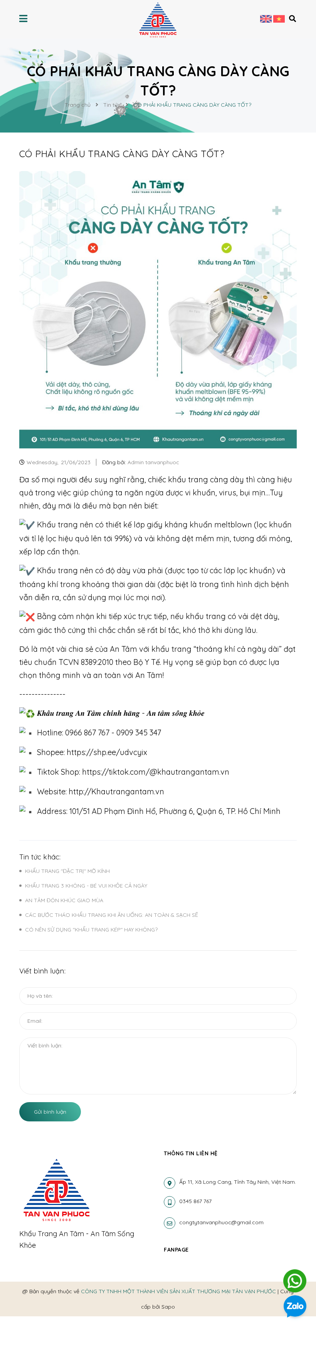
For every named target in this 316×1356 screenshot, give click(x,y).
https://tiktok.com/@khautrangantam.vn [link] (155, 772)
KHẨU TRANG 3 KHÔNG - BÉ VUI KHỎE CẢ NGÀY (86, 885)
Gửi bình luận (50, 1111)
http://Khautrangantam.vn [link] (116, 791)
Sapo (168, 1306)
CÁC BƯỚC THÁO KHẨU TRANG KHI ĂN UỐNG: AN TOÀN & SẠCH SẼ (111, 914)
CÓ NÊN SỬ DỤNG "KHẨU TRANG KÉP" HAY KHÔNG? (91, 929)
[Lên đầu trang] (295, 1256)
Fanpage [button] (176, 1249)
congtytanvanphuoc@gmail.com (221, 1222)
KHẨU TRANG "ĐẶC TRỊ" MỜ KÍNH (67, 871)
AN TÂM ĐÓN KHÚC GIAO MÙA (64, 900)
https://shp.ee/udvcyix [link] (107, 752)
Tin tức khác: (40, 857)
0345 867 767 (195, 1201)
